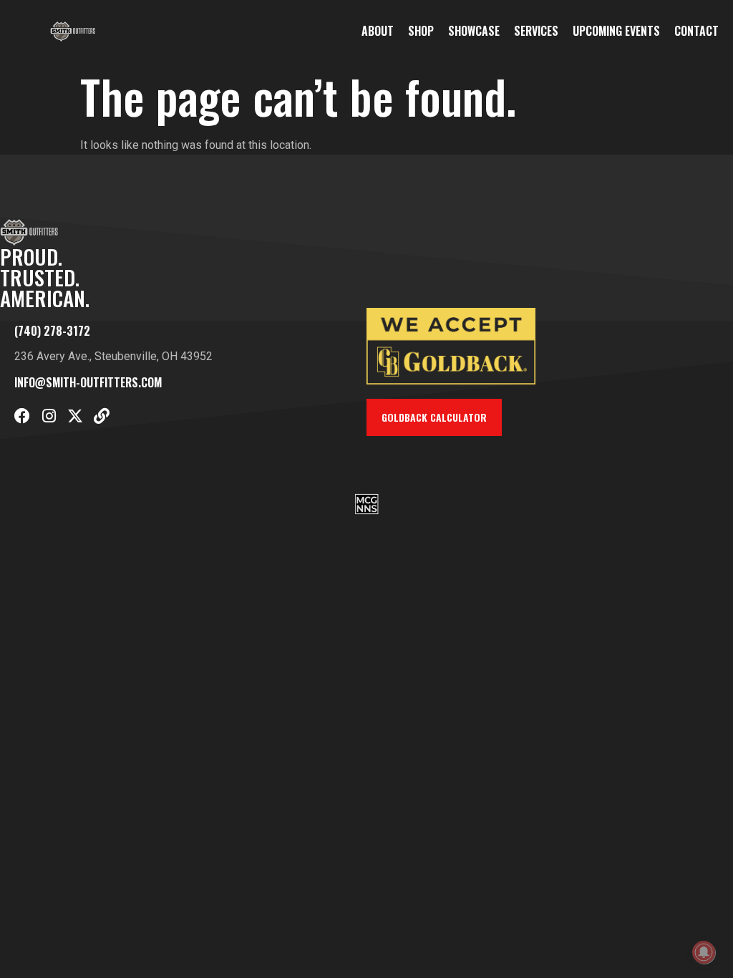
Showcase (474, 30)
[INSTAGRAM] (49, 416)
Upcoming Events (616, 30)
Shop (421, 30)
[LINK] (102, 416)
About (377, 30)
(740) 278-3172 (52, 330)
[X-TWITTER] (75, 416)
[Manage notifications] (703, 952)
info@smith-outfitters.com (88, 382)
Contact (696, 30)
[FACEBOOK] (22, 416)
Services (536, 30)
